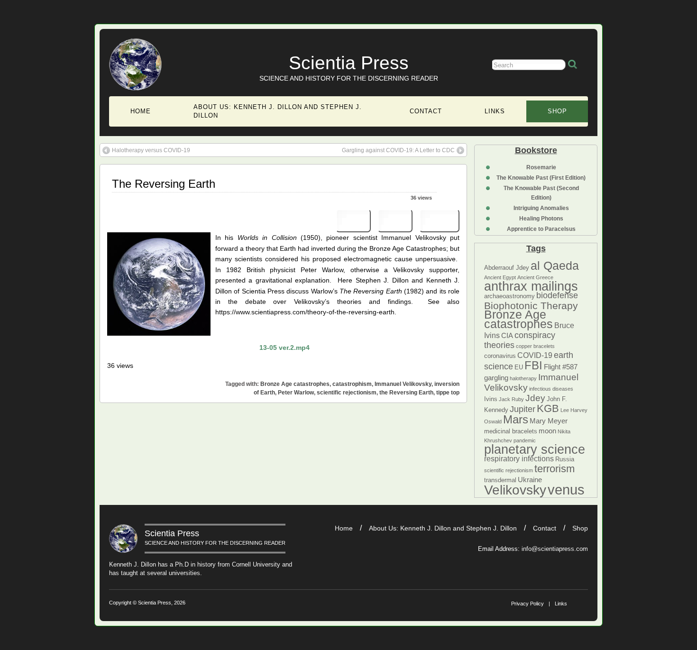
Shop (557, 111)
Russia (564, 459)
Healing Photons (541, 218)
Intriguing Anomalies (541, 208)
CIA (507, 335)
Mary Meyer (549, 421)
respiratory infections (519, 458)
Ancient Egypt (500, 277)
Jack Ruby (511, 399)
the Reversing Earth (406, 392)
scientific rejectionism (508, 470)
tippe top (447, 392)
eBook (439, 221)
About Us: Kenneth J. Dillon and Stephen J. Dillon (277, 111)
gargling (496, 378)
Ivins (490, 399)
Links (495, 111)
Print (353, 221)
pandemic (525, 440)
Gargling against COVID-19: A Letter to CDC (398, 150)
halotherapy (523, 378)
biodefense (557, 295)
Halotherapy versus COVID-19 (151, 150)
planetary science (534, 449)
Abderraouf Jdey (506, 267)
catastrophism (352, 384)
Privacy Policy (527, 603)
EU (518, 367)
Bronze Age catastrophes (518, 319)
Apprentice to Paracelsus (541, 229)
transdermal (500, 480)
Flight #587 (561, 367)
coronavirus (500, 355)
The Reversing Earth (163, 183)
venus (566, 489)
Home (140, 111)
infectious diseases (551, 389)
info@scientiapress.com (555, 548)
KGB (548, 408)
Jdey (535, 398)
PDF (395, 221)
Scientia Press (349, 63)
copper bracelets (535, 346)
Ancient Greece (535, 277)
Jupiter (522, 409)
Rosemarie (541, 167)
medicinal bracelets (510, 431)
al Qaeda (555, 265)
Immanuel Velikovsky (403, 384)
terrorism (554, 469)
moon (547, 431)
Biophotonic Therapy (531, 305)
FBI (533, 365)
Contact (426, 111)
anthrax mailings (531, 286)
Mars (515, 419)
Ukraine (530, 480)
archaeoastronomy (509, 296)
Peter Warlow (296, 392)
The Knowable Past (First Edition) (541, 177)
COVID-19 (534, 355)
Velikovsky (515, 490)
